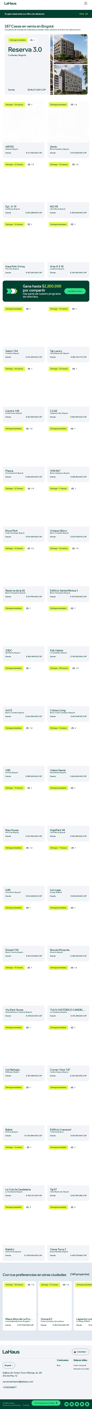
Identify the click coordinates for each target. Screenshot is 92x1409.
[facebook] (87, 1404)
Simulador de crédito (81, 1369)
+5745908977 (10, 1387)
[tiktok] (72, 1404)
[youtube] (66, 1404)
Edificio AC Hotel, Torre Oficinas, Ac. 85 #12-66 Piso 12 (22, 1374)
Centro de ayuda (79, 1365)
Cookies (26, 1405)
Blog (58, 1365)
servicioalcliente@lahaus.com (18, 1381)
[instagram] (77, 1404)
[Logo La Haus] (10, 3)
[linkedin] (82, 1404)
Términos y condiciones (11, 1405)
